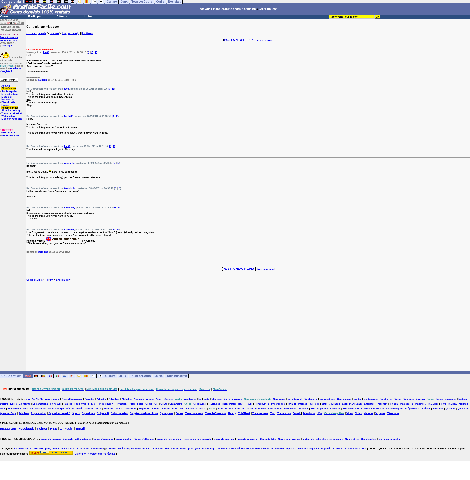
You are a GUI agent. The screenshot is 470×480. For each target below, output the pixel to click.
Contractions (371, 399)
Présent (426, 408)
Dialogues (450, 399)
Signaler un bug (10, 110)
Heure (249, 403)
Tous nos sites (177, 375)
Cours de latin (268, 439)
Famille (68, 403)
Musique (28, 408)
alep (66, 88)
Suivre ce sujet (264, 40)
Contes (357, 399)
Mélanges (40, 408)
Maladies (433, 403)
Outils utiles (352, 439)
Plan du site (8, 102)
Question (463, 408)
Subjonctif (103, 413)
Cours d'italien (124, 439)
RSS (53, 428)
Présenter (438, 408)
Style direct (88, 413)
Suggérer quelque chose (144, 413)
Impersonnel (278, 403)
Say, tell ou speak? (59, 413)
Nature (89, 408)
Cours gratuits (36, 33)
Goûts (163, 403)
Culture (110, 375)
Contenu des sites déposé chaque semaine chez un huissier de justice (256, 448)
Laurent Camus (22, 448)
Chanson (217, 399)
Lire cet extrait (9, 94)
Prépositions (412, 408)
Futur (132, 403)
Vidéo (349, 413)
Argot (159, 399)
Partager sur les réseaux (101, 453)
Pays (220, 408)
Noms (119, 408)
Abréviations (52, 399)
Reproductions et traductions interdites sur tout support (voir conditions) (172, 448)
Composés (279, 399)
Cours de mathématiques (77, 439)
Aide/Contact (8, 88)
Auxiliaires (190, 399)
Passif (202, 408)
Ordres (166, 408)
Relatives (24, 413)
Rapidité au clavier (247, 439)
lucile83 (42, 80)
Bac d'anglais (368, 439)
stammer (69, 229)
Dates (439, 399)
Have (241, 403)
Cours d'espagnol (103, 439)
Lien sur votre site (11, 118)
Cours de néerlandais (169, 439)
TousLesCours (140, 375)
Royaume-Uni (38, 413)
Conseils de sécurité (117, 448)
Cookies (337, 448)
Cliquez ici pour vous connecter (11, 28)
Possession (290, 408)
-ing (27, 399)
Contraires (386, 399)
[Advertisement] (248, 326)
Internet (302, 403)
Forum (54, 33)
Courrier (420, 399)
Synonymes (166, 413)
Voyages (380, 413)
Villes (358, 413)
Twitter (42, 428)
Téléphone (309, 413)
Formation (121, 403)
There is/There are (215, 413)
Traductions (284, 413)
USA (319, 413)
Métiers (70, 408)
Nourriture (130, 408)
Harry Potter (229, 403)
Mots (3, 408)
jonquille (69, 163)
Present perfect (319, 408)
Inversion (314, 403)
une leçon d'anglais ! (10, 70)
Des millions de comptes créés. (9, 37)
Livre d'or (6, 96)
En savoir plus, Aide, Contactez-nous (55, 448)
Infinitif (292, 403)
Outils (159, 375)
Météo (79, 408)
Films (91, 403)
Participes (178, 408)
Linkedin (66, 428)
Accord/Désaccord (72, 399)
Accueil (5, 85)
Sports (76, 413)
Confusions (310, 399)
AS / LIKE (37, 399)
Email (80, 428)
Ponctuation (275, 408)
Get (156, 403)
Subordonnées (119, 413)
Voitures (368, 413)
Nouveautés (8, 99)
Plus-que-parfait (244, 408)
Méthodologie (56, 408)
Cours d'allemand (144, 439)
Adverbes (114, 399)
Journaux (334, 403)
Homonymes (262, 403)
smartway (69, 207)
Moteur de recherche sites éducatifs (323, 439)
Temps (179, 413)
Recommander (9, 107)
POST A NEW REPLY (238, 39)
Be (199, 399)
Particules (191, 408)
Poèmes (303, 408)
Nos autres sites (10, 135)
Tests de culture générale (197, 439)
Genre (148, 403)
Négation (144, 408)
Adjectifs (101, 399)
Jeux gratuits (8, 132)
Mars (443, 403)
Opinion (155, 408)
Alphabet (127, 399)
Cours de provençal (289, 439)
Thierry (232, 413)
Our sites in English (390, 439)
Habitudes (214, 403)
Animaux (139, 399)
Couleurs (408, 399)
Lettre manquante (352, 403)
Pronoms (335, 408)
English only (70, 33)
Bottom (87, 33)
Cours (4, 16)
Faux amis (80, 403)
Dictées (462, 399)
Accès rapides (9, 91)
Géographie (200, 403)
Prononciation (351, 408)
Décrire (4, 403)
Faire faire (56, 403)
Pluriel (229, 408)
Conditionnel (295, 399)
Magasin (382, 403)
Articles (168, 399)
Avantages (6, 45)
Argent (150, 399)
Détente (61, 16)
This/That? (244, 413)
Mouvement (14, 408)
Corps (397, 399)
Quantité (450, 408)
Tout (272, 413)
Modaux (463, 403)
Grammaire (175, 403)
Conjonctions (327, 399)
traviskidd (69, 188)
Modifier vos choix (355, 448)
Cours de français (51, 439)
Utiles (88, 16)
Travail (297, 413)
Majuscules (406, 403)
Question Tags (8, 413)
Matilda (452, 403)
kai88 (46, 52)
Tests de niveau (194, 413)
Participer (35, 16)
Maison (394, 403)
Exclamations (40, 403)
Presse (5, 105)
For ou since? (105, 403)
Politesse (260, 408)
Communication (233, 399)
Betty (206, 399)
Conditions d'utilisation (90, 448)
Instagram (8, 428)
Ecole (13, 403)
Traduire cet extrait (12, 113)
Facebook (26, 428)
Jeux (122, 375)
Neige (98, 408)
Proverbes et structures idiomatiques (382, 408)
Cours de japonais (224, 439)
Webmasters (8, 116)
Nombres (109, 408)
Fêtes (140, 403)
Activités (89, 399)
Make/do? (420, 403)
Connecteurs (344, 399)
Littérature (370, 403)
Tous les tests (260, 413)
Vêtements (393, 413)
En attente (24, 403)
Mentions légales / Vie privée (314, 448)
